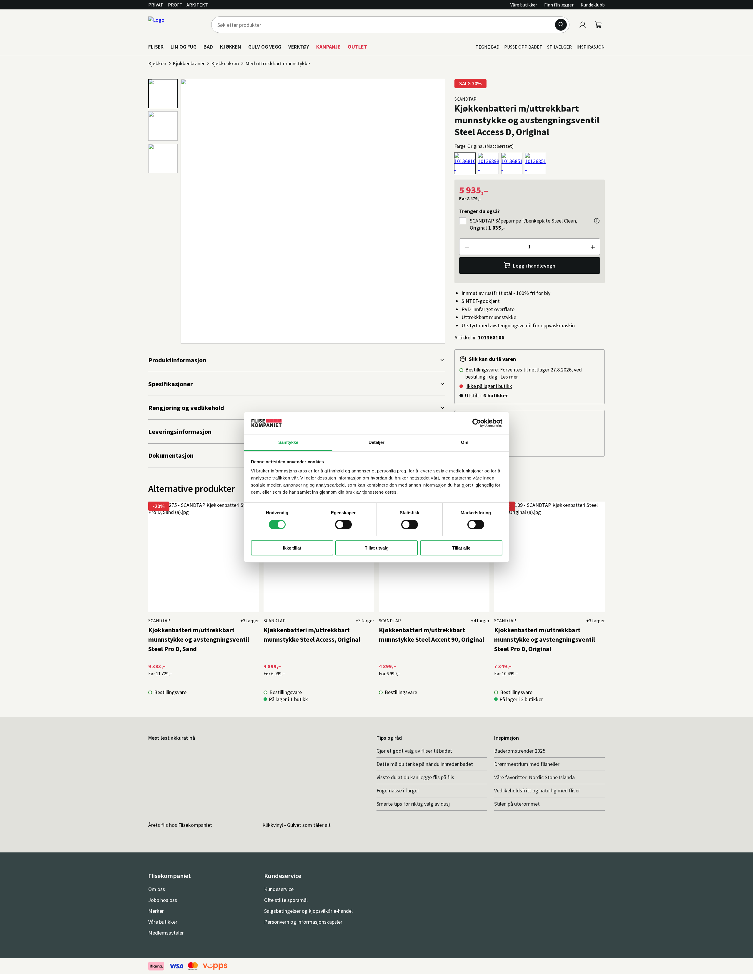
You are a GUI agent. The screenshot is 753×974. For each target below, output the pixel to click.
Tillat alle (461, 547)
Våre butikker (523, 5)
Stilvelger (559, 47)
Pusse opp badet (523, 47)
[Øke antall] (592, 246)
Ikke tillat (292, 547)
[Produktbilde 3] (163, 158)
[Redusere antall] (466, 246)
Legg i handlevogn (534, 265)
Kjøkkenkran (225, 63)
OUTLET (357, 46)
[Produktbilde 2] (163, 126)
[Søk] (561, 25)
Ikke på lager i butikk (489, 386)
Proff (175, 5)
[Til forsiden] (176, 24)
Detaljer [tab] (377, 442)
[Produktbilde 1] (163, 93)
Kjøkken (157, 63)
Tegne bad (487, 47)
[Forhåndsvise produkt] (597, 221)
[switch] (343, 524)
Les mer (509, 376)
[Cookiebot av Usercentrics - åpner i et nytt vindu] (476, 423)
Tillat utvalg (377, 547)
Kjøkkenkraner (189, 63)
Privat (155, 5)
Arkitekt (197, 5)
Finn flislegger (559, 5)
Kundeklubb (593, 5)
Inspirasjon (591, 47)
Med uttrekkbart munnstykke (277, 63)
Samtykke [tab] (288, 442)
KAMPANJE (328, 46)
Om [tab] (464, 442)
